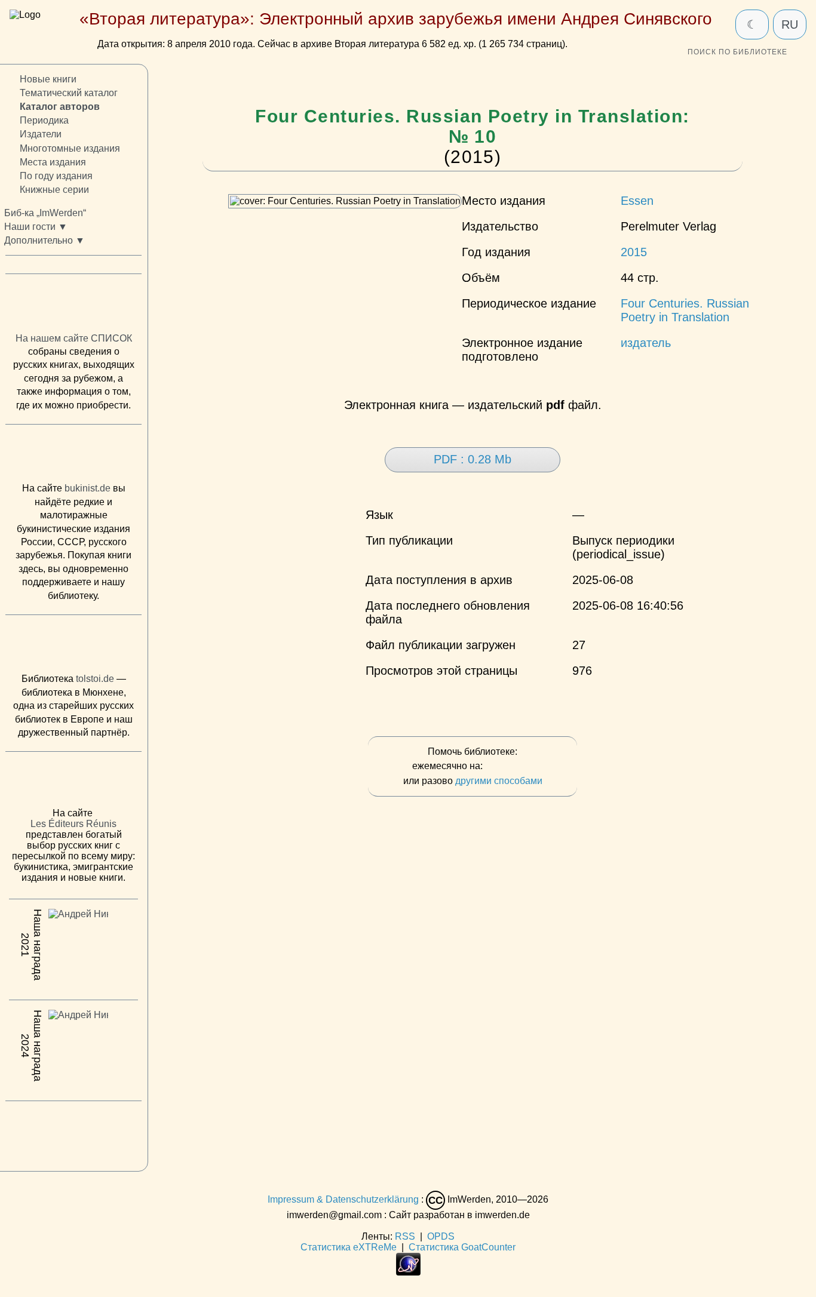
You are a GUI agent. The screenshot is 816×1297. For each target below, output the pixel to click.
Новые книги (48, 79)
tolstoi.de (95, 679)
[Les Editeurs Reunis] (73, 783)
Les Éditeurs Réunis (73, 824)
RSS (405, 1236)
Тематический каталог (69, 93)
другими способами (498, 781)
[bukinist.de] (73, 456)
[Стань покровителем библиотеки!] (509, 766)
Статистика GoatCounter (462, 1247)
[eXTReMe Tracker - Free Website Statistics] (408, 1272)
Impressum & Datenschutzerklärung (343, 1199)
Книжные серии (54, 190)
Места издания (53, 162)
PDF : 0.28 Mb (472, 459)
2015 (634, 252)
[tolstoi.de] (73, 646)
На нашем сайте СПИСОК (74, 338)
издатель (646, 342)
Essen (637, 200)
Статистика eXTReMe (348, 1247)
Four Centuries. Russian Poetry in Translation (685, 310)
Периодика (44, 121)
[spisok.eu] (73, 306)
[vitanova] (73, 1133)
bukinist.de (88, 489)
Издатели (41, 135)
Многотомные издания (70, 148)
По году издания (56, 176)
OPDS (441, 1236)
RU (789, 24)
